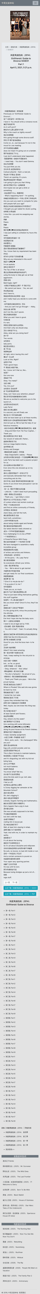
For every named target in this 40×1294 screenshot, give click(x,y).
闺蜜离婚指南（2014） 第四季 (17, 1132)
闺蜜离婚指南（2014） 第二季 (17, 1145)
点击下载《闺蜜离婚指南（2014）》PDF (20, 894)
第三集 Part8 (10, 1009)
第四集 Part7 (10, 1044)
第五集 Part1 (10, 1057)
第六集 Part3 (10, 1099)
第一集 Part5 (10, 928)
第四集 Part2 (10, 1022)
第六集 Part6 (10, 1112)
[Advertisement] (20, 90)
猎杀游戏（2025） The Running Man (17, 1229)
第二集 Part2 (10, 949)
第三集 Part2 (10, 984)
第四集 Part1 (10, 1018)
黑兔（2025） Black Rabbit (13, 1195)
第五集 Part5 (10, 1074)
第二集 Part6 (10, 966)
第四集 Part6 (10, 1039)
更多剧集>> (10, 1149)
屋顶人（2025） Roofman (13, 1252)
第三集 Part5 (10, 996)
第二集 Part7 (10, 971)
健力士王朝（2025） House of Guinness (18, 1200)
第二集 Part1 (10, 945)
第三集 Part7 (10, 1005)
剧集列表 (14, 47)
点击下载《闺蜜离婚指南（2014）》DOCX (20, 888)
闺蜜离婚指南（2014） (28, 47)
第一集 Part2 (10, 915)
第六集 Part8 (10, 1121)
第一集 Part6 (10, 932)
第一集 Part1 (10, 911)
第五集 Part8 (10, 1087)
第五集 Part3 (10, 1065)
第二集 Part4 (10, 958)
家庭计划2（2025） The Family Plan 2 (17, 1276)
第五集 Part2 (10, 1061)
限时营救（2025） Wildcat (13, 1257)
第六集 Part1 (10, 1091)
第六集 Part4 (10, 1104)
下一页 (14, 882)
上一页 (7, 882)
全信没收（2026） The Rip (13, 1263)
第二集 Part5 (10, 962)
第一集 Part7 (10, 936)
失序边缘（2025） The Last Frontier (16, 1177)
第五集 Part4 (10, 1069)
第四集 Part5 (10, 1035)
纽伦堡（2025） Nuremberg (13, 1247)
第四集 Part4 (10, 1031)
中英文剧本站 (8, 3)
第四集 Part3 (10, 1026)
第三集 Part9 (10, 1014)
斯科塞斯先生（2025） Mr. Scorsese (16, 1166)
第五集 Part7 (10, 1082)
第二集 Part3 (10, 953)
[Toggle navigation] (35, 3)
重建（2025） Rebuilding (12, 1242)
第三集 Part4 (10, 992)
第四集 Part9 (10, 1052)
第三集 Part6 (10, 1001)
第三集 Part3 (10, 988)
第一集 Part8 (10, 941)
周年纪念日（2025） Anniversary (15, 1281)
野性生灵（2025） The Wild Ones (15, 1171)
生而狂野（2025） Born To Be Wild (16, 1190)
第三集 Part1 (10, 979)
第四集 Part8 (10, 1048)
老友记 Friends (8, 1161)
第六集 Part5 (10, 1108)
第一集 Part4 (10, 923)
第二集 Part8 (10, 975)
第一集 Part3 (10, 919)
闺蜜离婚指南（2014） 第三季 (17, 1136)
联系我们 (22, 1293)
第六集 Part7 (10, 1117)
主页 (7, 47)
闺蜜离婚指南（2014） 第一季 (17, 1141)
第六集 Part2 (10, 1095)
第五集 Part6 (10, 1078)
